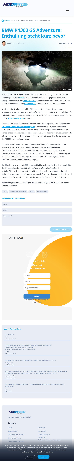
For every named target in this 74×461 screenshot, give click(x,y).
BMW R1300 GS (29, 101)
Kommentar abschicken (61, 229)
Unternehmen (30, 104)
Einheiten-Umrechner (14, 438)
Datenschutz (42, 431)
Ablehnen (30, 457)
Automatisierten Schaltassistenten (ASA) (18, 127)
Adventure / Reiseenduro (25, 21)
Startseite (7, 21)
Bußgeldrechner (13, 431)
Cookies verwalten (44, 434)
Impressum (41, 428)
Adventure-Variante (16, 118)
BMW (36, 21)
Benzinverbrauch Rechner (16, 434)
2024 (14, 21)
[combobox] (25, 275)
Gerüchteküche (45, 21)
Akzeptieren (43, 457)
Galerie (10, 428)
